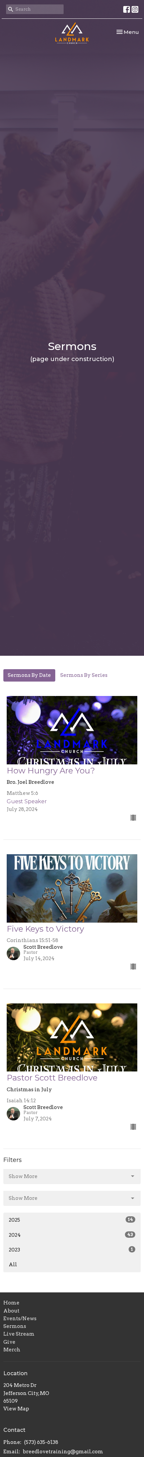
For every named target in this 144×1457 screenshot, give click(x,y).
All (13, 1265)
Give (9, 1342)
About (11, 1311)
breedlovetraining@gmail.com (63, 1452)
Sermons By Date (29, 675)
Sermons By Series (83, 675)
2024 (71, 1235)
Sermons (14, 1326)
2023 (71, 1250)
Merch (11, 1350)
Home (11, 1303)
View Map (16, 1409)
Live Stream (18, 1334)
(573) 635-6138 (41, 1442)
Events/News (20, 1319)
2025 (71, 1220)
